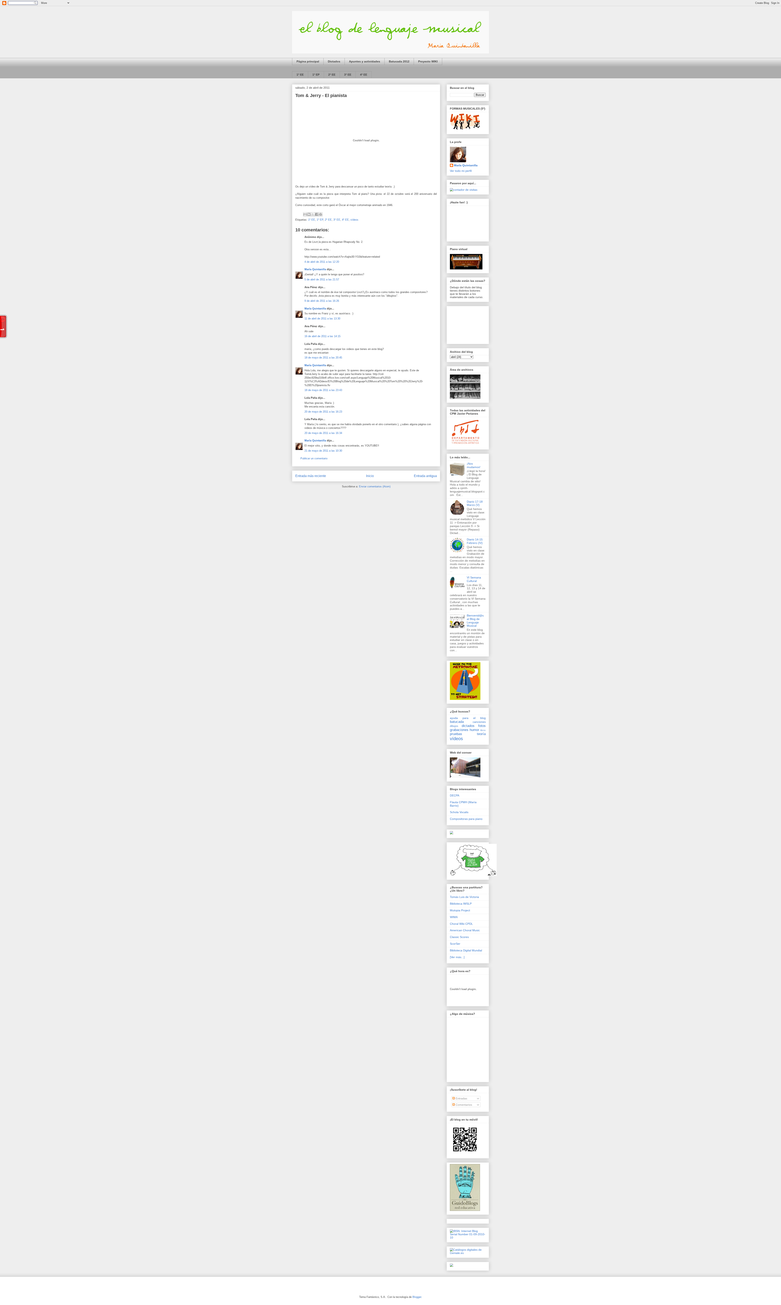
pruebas (456, 734)
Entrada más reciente (310, 476)
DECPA (454, 795)
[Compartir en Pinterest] (321, 214)
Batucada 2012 (399, 61)
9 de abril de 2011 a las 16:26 (321, 300)
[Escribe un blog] (309, 214)
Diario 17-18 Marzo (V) (475, 503)
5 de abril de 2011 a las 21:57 (321, 279)
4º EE (363, 74)
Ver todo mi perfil (461, 170)
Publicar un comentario (313, 458)
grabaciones (459, 730)
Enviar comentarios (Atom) (374, 486)
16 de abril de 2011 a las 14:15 (322, 336)
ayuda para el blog (468, 718)
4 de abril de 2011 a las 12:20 (321, 261)
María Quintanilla (315, 269)
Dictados (334, 61)
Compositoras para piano (466, 818)
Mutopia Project (460, 910)
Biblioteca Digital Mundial (466, 950)
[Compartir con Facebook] (317, 214)
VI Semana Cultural (474, 579)
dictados (468, 726)
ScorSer (455, 943)
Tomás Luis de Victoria (464, 897)
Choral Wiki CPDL (461, 923)
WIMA (454, 917)
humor (474, 730)
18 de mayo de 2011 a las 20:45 (323, 357)
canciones (479, 721)
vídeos (354, 219)
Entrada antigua (425, 476)
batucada (457, 722)
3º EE (347, 74)
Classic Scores (459, 937)
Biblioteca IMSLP (461, 903)
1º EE (300, 74)
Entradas (461, 1098)
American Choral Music (465, 930)
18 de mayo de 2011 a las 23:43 (323, 390)
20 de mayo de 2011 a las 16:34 (323, 433)
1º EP (316, 74)
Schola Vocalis (459, 812)
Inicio (370, 476)
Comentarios (463, 1104)
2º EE (331, 74)
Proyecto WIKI (428, 61)
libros (483, 730)
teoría (481, 734)
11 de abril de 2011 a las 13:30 (322, 318)
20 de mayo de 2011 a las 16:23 (323, 411)
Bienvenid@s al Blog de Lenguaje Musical (475, 620)
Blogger (416, 1296)
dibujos (454, 726)
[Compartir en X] (313, 214)
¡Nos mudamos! (473, 465)
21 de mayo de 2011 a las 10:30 (323, 450)
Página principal (308, 61)
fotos (482, 726)
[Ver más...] (457, 957)
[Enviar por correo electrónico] (305, 214)
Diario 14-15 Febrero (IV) (475, 541)
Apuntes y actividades (364, 61)
